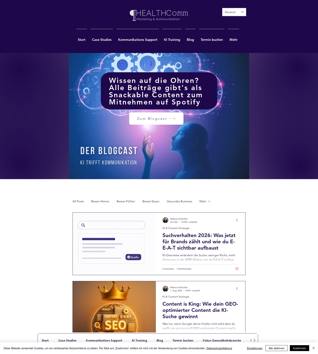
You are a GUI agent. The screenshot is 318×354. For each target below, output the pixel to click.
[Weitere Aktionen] (238, 220)
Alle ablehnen (277, 348)
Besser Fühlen (126, 201)
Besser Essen (150, 201)
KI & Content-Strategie (175, 228)
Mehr (202, 201)
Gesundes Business (179, 201)
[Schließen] (313, 348)
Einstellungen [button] (255, 348)
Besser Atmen (100, 201)
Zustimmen (299, 348)
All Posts (78, 201)
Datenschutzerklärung (219, 348)
